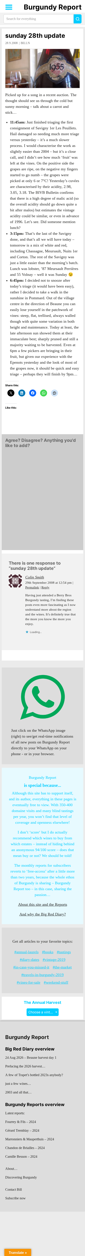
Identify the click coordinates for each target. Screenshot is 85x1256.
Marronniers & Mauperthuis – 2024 (29, 1139)
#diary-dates (29, 959)
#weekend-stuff (56, 982)
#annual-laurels (26, 952)
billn (25, 43)
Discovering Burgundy (21, 1177)
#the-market (62, 967)
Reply (45, 587)
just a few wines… (18, 1083)
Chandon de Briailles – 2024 (25, 1148)
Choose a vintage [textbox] (42, 1012)
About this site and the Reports (42, 904)
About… (11, 1169)
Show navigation (8, 7)
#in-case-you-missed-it (31, 967)
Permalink (32, 587)
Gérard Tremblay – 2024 (22, 1130)
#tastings (64, 952)
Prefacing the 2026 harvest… (25, 1066)
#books (47, 952)
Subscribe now (15, 1198)
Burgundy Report (53, 7)
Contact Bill (13, 1189)
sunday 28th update (35, 35)
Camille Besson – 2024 (21, 1156)
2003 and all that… (18, 1092)
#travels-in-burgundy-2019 (42, 975)
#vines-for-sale (28, 982)
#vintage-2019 (54, 959)
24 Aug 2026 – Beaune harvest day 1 (30, 1057)
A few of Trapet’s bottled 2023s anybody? (34, 1075)
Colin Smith (34, 577)
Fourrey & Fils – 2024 (20, 1122)
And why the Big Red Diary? (42, 914)
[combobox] (43, 1012)
